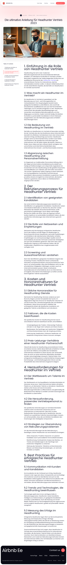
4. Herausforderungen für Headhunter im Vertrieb (10, 80)
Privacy (54, 560)
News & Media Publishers (42, 15)
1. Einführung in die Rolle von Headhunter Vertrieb (11, 68)
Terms (59, 560)
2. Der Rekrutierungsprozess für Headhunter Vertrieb (11, 72)
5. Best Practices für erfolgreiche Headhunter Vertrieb (12, 84)
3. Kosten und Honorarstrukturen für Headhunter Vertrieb (11, 76)
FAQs (45, 555)
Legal (63, 560)
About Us (50, 560)
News (40, 555)
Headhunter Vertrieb (49, 80)
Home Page (33, 555)
